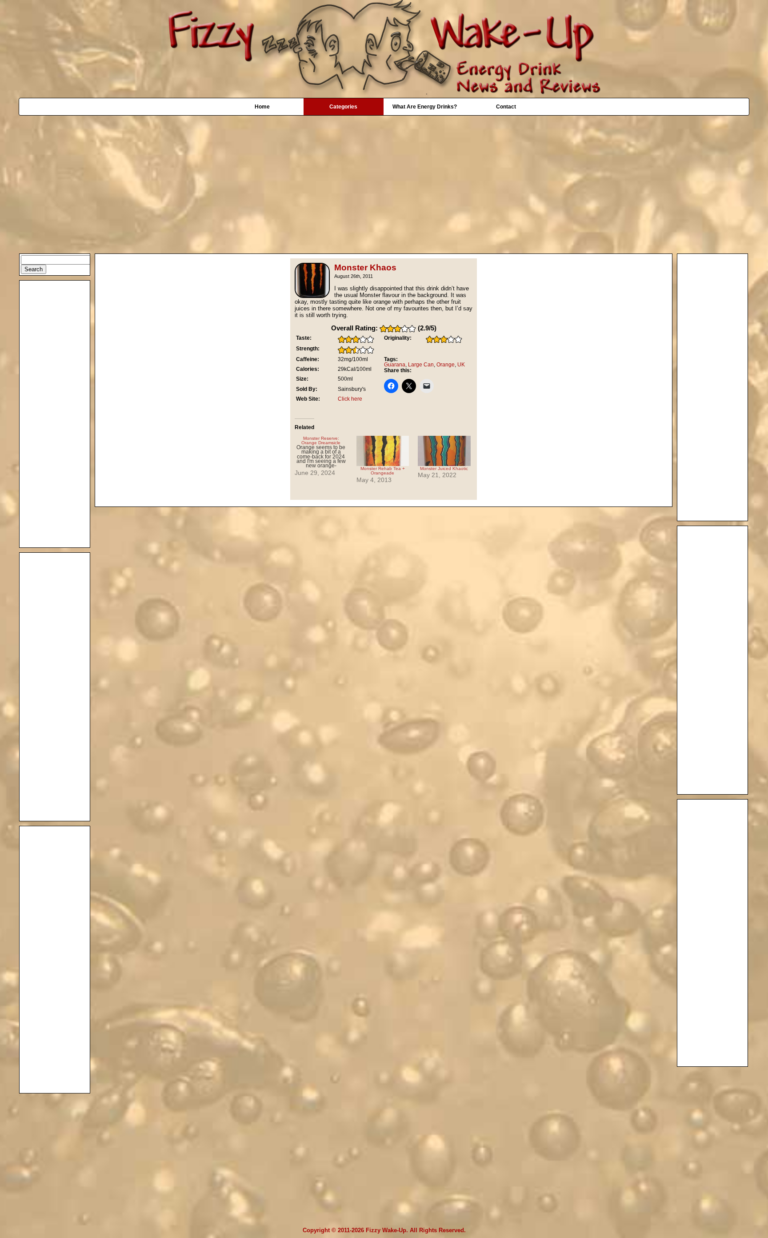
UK (461, 364)
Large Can (421, 364)
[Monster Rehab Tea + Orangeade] (382, 451)
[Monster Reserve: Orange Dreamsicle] (325, 456)
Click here (350, 399)
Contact (506, 106)
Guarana (394, 364)
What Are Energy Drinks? (424, 106)
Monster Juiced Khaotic (444, 468)
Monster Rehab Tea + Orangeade (382, 470)
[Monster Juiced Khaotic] (444, 451)
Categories (343, 106)
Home (262, 106)
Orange (445, 364)
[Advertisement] (384, 180)
